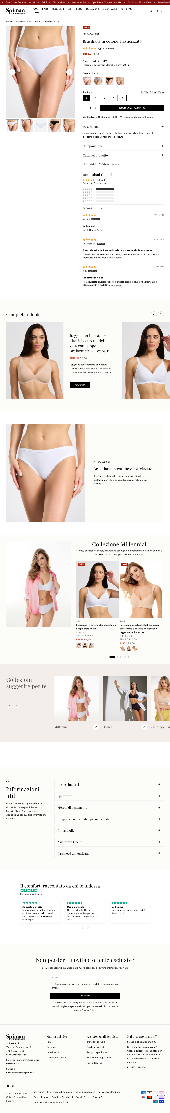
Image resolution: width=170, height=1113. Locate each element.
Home (9, 21)
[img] (89, 215)
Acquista (80, 384)
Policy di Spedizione (85, 1091)
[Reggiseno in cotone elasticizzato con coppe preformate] (97, 589)
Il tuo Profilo (53, 1052)
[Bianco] (87, 81)
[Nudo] (120, 81)
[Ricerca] (150, 10)
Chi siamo (39, 1091)
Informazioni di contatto (59, 1091)
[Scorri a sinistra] (12, 72)
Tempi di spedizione (97, 1052)
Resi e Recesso (94, 1062)
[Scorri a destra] (69, 72)
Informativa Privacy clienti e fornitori (52, 1102)
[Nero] (109, 81)
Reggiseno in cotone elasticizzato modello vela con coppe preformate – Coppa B (89, 343)
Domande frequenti (56, 1057)
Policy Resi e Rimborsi (109, 1091)
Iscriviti (85, 995)
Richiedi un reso (136, 1067)
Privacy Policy (99, 1097)
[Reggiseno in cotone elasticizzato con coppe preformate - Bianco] (78, 645)
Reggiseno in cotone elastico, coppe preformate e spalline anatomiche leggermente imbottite (139, 628)
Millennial (20, 21)
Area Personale (153, 1054)
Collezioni (51, 1047)
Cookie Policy (82, 1097)
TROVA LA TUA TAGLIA (152, 92)
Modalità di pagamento (99, 1057)
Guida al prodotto (96, 1047)
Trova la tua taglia (96, 1041)
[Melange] (98, 81)
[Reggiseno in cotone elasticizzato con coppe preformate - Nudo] (91, 645)
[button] (90, 48)
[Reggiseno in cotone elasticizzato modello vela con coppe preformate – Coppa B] (34, 360)
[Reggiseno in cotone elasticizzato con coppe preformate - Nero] (85, 645)
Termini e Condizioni (62, 1097)
